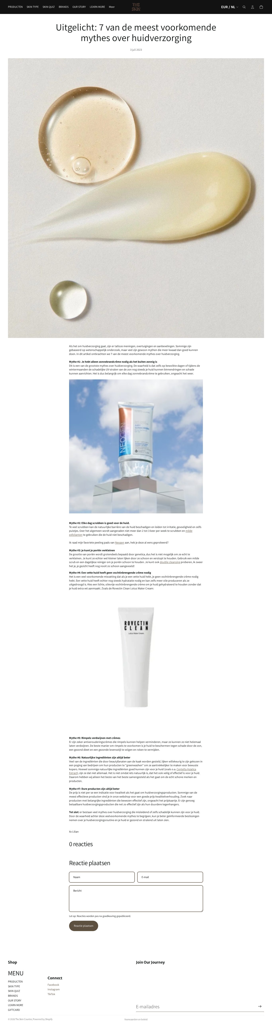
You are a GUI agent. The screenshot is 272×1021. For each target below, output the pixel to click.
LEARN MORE (15, 1005)
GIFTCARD (14, 1010)
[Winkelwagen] (261, 7)
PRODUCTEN (15, 981)
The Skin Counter (23, 1019)
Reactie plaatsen (83, 925)
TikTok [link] (51, 994)
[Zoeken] (244, 7)
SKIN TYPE (14, 986)
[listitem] (112, 7)
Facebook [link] (53, 985)
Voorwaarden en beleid (136, 1019)
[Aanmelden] (260, 1006)
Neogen (119, 542)
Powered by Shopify (43, 1019)
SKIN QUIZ (14, 991)
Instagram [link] (54, 989)
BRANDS (13, 995)
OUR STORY (14, 1000)
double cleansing (170, 562)
